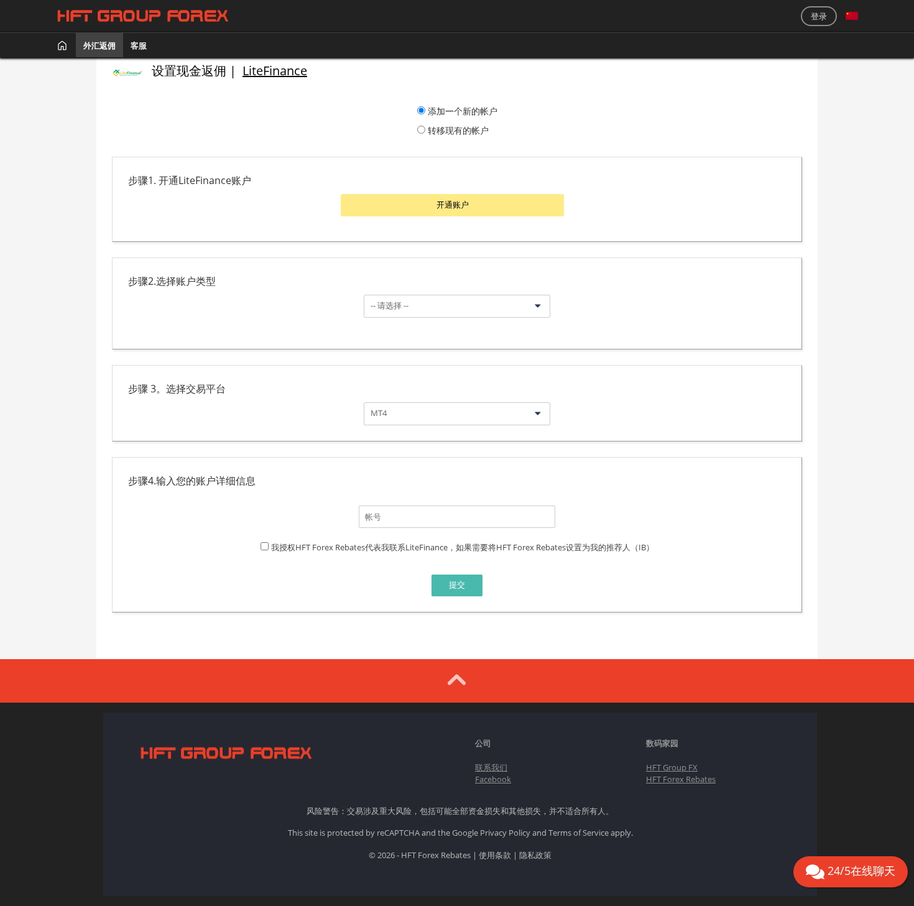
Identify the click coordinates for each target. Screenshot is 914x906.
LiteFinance (274, 70)
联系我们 (491, 767)
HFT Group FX (672, 767)
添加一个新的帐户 (462, 111)
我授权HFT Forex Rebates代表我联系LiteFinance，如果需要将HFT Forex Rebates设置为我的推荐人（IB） (462, 547)
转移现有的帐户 (458, 130)
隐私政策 (535, 855)
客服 (139, 45)
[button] (852, 16)
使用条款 (495, 855)
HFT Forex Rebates (681, 779)
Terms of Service (578, 832)
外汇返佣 (99, 45)
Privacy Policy (505, 832)
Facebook (493, 779)
